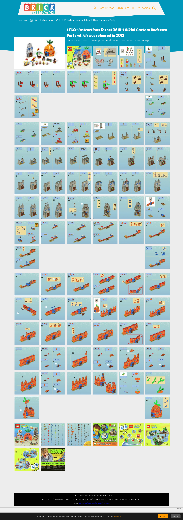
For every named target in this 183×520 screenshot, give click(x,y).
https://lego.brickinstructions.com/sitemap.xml (95, 503)
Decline (175, 516)
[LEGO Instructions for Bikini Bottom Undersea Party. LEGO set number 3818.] (79, 57)
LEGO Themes (141, 8)
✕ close (179, 508)
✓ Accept (163, 516)
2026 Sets (123, 8)
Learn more (117, 516)
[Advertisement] (92, 107)
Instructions (46, 20)
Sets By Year (106, 8)
